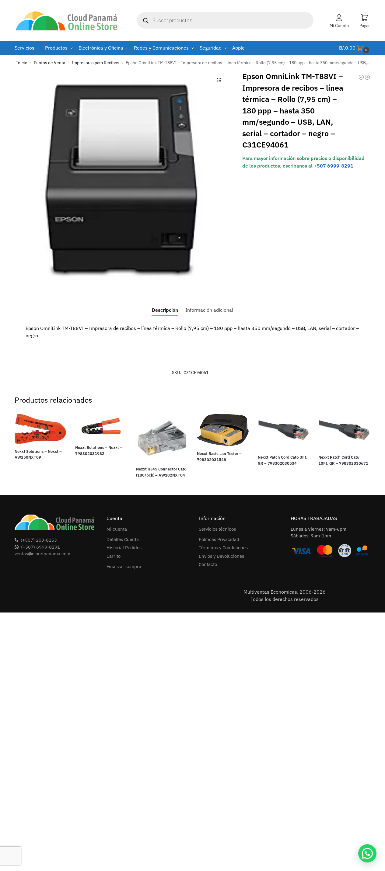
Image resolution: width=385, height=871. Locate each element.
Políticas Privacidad (219, 539)
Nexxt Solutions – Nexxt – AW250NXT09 (38, 454)
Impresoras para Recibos (95, 62)
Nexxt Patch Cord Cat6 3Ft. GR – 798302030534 (282, 460)
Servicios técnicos (217, 529)
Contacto (208, 564)
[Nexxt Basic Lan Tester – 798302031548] (223, 430)
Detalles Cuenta (123, 539)
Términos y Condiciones (223, 547)
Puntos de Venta (49, 62)
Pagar (364, 25)
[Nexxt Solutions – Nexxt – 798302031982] (101, 427)
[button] (355, 48)
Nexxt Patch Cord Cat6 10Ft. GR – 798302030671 (343, 460)
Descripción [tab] (165, 310)
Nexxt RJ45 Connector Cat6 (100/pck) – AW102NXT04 (161, 472)
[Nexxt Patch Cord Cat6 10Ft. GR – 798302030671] (344, 431)
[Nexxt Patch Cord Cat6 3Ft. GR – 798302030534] (284, 431)
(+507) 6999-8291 (40, 547)
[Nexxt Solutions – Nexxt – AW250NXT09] (40, 429)
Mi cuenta (117, 529)
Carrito (114, 556)
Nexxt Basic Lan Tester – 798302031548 (219, 456)
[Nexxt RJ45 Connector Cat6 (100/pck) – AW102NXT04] (162, 437)
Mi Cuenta (339, 25)
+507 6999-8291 (333, 165)
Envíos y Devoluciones (221, 556)
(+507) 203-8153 (39, 540)
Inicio (21, 62)
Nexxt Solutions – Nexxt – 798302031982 (98, 450)
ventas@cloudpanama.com (42, 554)
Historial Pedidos (124, 547)
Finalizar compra (124, 566)
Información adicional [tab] (209, 310)
